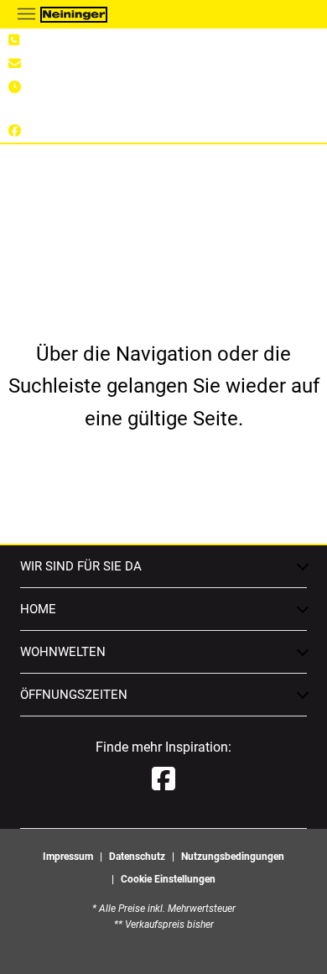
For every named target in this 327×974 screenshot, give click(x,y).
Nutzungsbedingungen (232, 856)
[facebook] (163, 779)
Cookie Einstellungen (168, 879)
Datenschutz (137, 856)
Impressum (68, 856)
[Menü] (26, 13)
